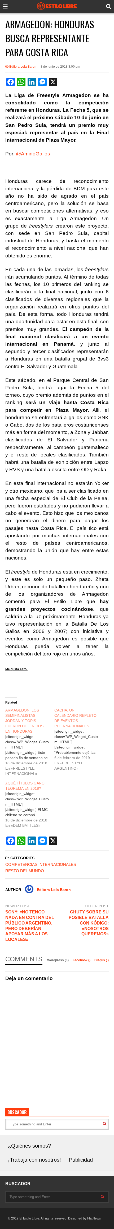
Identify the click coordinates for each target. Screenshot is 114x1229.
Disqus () (101, 960)
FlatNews (94, 1218)
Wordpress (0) (58, 960)
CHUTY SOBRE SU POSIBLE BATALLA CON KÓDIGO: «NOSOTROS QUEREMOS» (89, 923)
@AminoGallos (33, 153)
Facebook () (82, 960)
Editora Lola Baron (22, 66)
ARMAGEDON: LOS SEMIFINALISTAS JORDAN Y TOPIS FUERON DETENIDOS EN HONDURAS (24, 720)
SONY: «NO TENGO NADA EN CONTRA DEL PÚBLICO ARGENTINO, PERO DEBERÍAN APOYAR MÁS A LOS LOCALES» (29, 926)
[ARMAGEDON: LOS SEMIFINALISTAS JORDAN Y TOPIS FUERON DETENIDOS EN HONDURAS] (29, 742)
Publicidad (81, 1160)
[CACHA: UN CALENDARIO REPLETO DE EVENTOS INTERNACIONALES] (78, 739)
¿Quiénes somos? (29, 1146)
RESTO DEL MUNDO (24, 870)
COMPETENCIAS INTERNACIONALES (40, 864)
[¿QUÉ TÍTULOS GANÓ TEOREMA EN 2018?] (29, 804)
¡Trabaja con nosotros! (34, 1160)
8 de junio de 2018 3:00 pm (60, 66)
